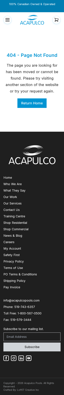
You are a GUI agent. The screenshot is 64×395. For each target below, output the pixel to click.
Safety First (11, 255)
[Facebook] (6, 358)
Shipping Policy (14, 281)
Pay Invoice (11, 287)
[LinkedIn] (21, 358)
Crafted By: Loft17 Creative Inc (21, 389)
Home (7, 177)
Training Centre (14, 216)
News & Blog (12, 235)
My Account (12, 248)
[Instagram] (13, 358)
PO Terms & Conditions (20, 274)
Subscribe (32, 347)
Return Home (32, 103)
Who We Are (12, 184)
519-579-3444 (20, 320)
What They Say (14, 190)
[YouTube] (28, 358)
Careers (8, 242)
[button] (7, 20)
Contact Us (11, 210)
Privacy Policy (13, 261)
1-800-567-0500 (29, 313)
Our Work (10, 197)
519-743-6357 (24, 307)
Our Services (12, 203)
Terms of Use (13, 268)
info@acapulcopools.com (21, 300)
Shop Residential (15, 222)
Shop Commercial (16, 229)
